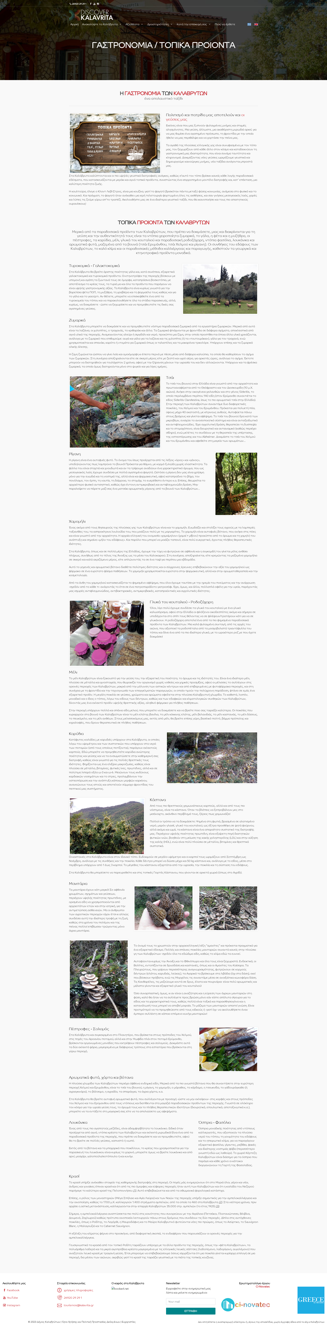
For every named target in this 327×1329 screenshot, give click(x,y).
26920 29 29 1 (73, 1297)
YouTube (12, 1297)
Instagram (13, 1305)
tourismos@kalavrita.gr (79, 1305)
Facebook (12, 1290)
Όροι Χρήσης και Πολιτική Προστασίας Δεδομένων (91, 1321)
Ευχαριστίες (129, 1321)
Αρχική (74, 24)
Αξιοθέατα (133, 24)
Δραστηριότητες (158, 24)
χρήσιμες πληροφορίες (78, 1290)
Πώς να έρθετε (225, 24)
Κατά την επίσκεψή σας (192, 24)
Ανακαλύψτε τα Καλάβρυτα (100, 24)
